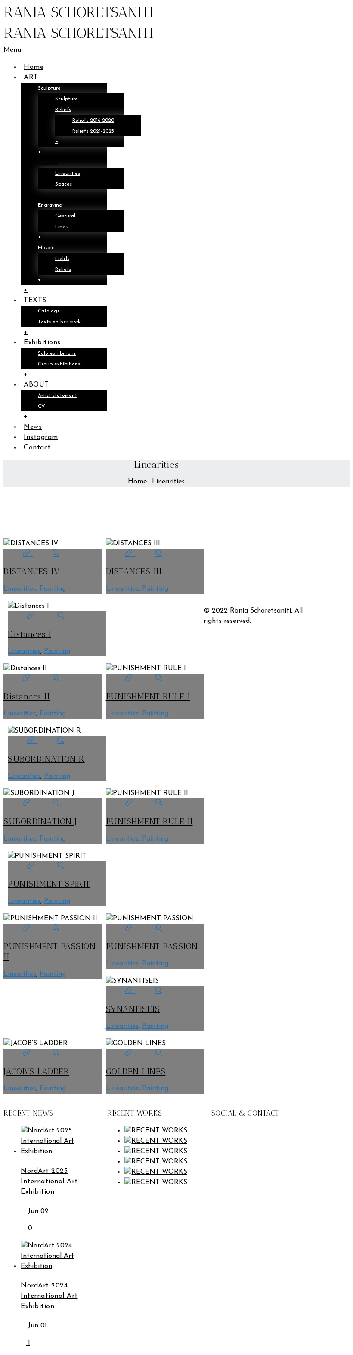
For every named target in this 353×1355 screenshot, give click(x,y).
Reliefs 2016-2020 (93, 120)
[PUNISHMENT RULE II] (130, 803)
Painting (48, 162)
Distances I (29, 634)
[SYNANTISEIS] (130, 991)
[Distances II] (28, 678)
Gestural (65, 216)
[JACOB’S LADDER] (28, 1053)
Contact (37, 447)
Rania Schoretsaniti (260, 610)
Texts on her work (59, 322)
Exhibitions (42, 342)
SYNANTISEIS (133, 1009)
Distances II (26, 696)
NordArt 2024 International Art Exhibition (49, 1296)
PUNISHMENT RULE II (149, 821)
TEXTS (35, 300)
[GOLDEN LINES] (130, 1053)
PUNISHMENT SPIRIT (49, 884)
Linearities (67, 173)
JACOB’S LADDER (36, 1071)
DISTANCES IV (31, 571)
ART (31, 77)
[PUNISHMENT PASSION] (130, 928)
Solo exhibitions (57, 353)
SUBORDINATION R (46, 759)
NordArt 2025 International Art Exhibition (49, 1181)
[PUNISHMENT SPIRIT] (32, 866)
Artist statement (57, 395)
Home (33, 67)
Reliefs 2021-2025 (93, 131)
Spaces (63, 184)
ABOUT (36, 384)
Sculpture (49, 88)
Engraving (50, 205)
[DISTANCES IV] (28, 554)
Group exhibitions (59, 364)
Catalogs (48, 311)
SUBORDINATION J (40, 821)
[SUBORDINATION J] (28, 803)
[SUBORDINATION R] (32, 741)
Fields (62, 258)
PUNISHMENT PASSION (152, 946)
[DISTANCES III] (130, 554)
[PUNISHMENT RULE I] (130, 678)
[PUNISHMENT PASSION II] (28, 928)
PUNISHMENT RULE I (148, 696)
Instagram (41, 437)
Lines (61, 226)
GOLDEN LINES (136, 1071)
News (33, 427)
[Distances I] (32, 616)
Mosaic (46, 248)
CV (41, 406)
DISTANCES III (134, 571)
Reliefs (63, 109)
